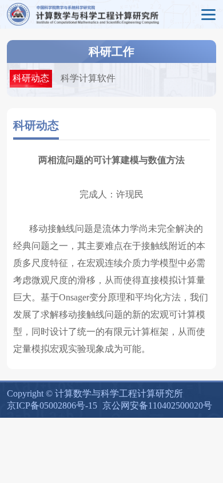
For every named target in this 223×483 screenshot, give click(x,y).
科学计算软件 (88, 78)
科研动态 (31, 78)
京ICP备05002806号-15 (52, 405)
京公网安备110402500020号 (157, 405)
